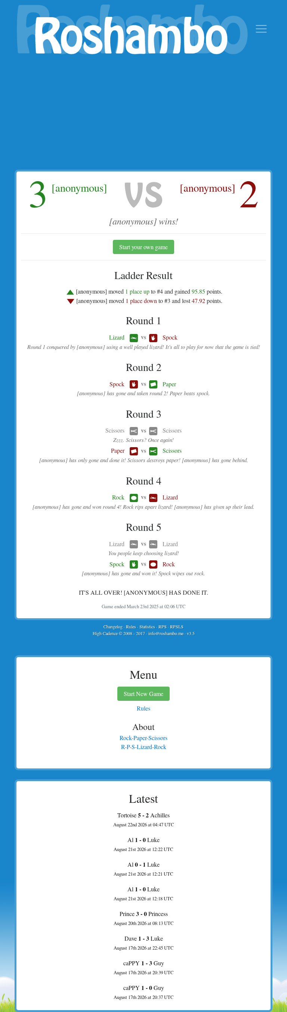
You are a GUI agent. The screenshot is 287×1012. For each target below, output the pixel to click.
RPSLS (176, 626)
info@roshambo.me (165, 633)
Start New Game (143, 693)
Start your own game (143, 247)
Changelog (113, 626)
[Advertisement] (143, 113)
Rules (131, 626)
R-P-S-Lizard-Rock (143, 747)
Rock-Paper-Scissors (143, 738)
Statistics (147, 626)
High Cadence (105, 633)
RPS (162, 626)
